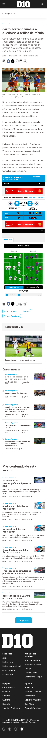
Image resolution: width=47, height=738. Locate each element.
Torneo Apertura (9, 24)
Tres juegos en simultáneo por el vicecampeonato (16, 572)
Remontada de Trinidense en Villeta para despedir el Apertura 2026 (17, 443)
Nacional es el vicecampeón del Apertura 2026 (16, 483)
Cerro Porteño (10, 311)
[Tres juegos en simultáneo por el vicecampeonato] (39, 570)
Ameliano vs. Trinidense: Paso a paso (15, 507)
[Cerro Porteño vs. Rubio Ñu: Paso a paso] (39, 549)
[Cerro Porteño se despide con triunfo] (39, 425)
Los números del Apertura (16, 393)
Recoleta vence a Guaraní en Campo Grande (16, 597)
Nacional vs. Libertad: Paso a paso (14, 530)
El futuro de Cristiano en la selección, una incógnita (16, 378)
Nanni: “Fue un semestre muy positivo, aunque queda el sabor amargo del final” (17, 409)
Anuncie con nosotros (31, 655)
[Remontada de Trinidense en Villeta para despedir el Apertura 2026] (39, 441)
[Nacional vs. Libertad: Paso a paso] (39, 528)
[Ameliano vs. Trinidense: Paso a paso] (39, 505)
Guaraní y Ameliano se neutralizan (20, 360)
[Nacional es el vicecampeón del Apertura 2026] (39, 480)
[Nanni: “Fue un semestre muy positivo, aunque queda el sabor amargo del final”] (39, 407)
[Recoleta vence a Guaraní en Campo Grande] (39, 595)
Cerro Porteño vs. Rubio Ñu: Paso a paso (15, 551)
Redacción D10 (14, 326)
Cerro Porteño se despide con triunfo (17, 426)
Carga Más (23, 620)
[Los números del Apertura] (39, 393)
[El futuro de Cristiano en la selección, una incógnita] (39, 376)
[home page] (23, 4)
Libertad (25, 311)
